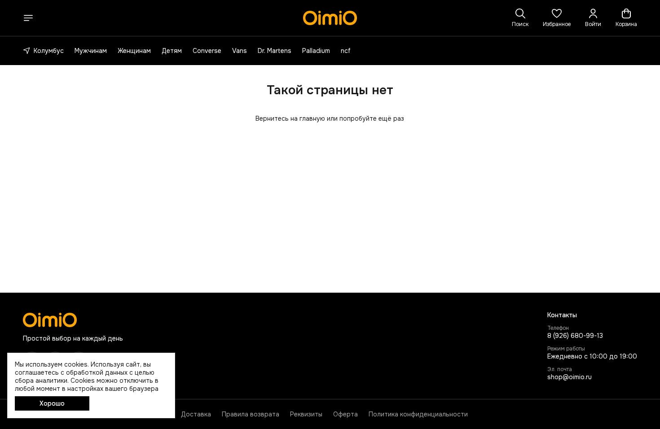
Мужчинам (91, 51)
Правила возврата (250, 414)
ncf (346, 51)
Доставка (196, 414)
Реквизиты (306, 414)
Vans (239, 51)
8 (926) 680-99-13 (575, 336)
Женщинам (134, 51)
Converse (207, 51)
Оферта (345, 414)
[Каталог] (28, 18)
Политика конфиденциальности (418, 414)
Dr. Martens (274, 51)
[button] (557, 18)
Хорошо (52, 403)
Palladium (316, 51)
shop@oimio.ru (569, 377)
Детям (172, 51)
